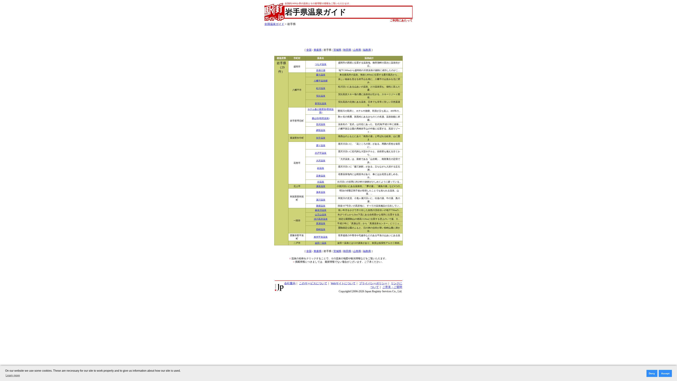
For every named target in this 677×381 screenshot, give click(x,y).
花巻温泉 (320, 176)
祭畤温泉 (320, 229)
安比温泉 (320, 96)
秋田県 (347, 50)
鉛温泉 (320, 168)
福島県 (367, 50)
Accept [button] (665, 373)
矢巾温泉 (320, 138)
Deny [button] (652, 373)
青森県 (318, 50)
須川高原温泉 (321, 219)
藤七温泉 (320, 75)
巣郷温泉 (320, 206)
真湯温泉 (320, 223)
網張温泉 (320, 130)
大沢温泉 (320, 160)
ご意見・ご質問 (392, 287)
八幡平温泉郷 (321, 81)
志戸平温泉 (320, 153)
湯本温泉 (320, 192)
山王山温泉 (320, 214)
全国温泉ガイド (274, 24)
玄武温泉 (320, 124)
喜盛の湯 (320, 70)
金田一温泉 (320, 243)
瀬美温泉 (320, 186)
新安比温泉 (320, 103)
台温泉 (320, 182)
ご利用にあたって (401, 20)
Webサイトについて (343, 283)
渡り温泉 (320, 145)
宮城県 (337, 50)
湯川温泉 (320, 200)
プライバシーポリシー (373, 283)
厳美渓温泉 (320, 210)
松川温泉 (320, 88)
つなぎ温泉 (320, 64)
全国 (309, 50)
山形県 (357, 50)
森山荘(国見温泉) (320, 118)
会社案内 (289, 283)
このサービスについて (313, 283)
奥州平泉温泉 (321, 237)
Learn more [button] (13, 375)
